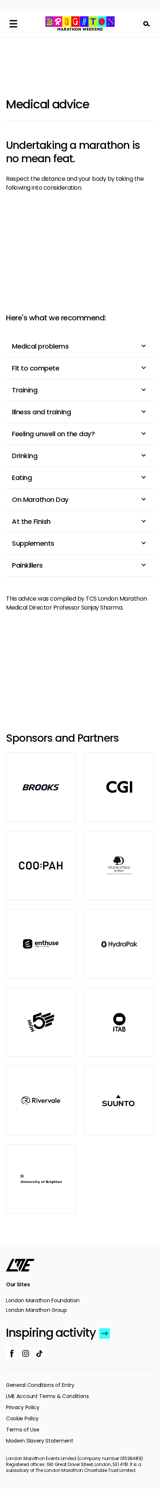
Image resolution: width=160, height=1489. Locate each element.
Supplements (33, 543)
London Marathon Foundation (43, 1300)
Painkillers (27, 565)
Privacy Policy (22, 1407)
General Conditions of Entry (40, 1385)
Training (24, 390)
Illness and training (41, 412)
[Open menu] (13, 23)
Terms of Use (22, 1429)
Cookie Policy (22, 1418)
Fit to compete (35, 368)
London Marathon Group (36, 1310)
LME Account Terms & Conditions (47, 1396)
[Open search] (146, 23)
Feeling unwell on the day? (53, 433)
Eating (22, 477)
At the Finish (31, 521)
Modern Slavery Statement (39, 1440)
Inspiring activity (51, 1332)
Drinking (24, 455)
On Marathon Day (40, 499)
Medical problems (40, 346)
